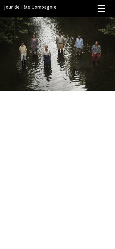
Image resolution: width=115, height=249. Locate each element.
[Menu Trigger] (101, 8)
